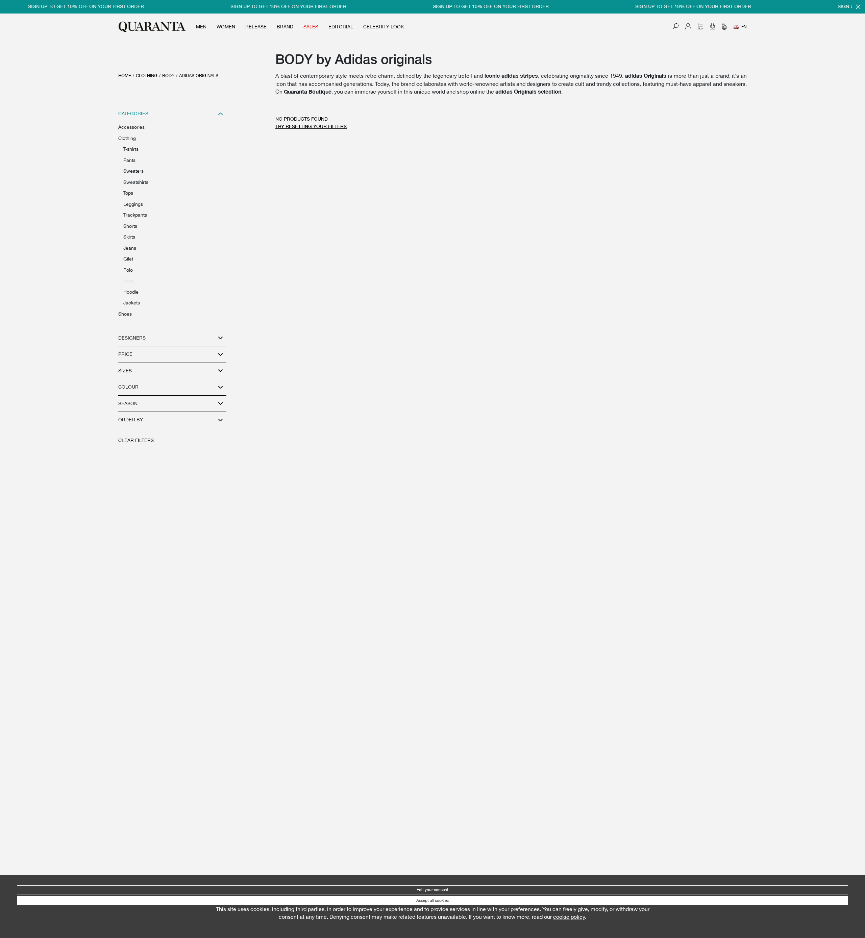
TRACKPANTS (135, 215)
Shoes (125, 314)
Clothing (146, 75)
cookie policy (569, 917)
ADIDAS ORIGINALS (198, 75)
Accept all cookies (432, 900)
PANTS (129, 160)
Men (201, 26)
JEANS (129, 248)
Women (226, 26)
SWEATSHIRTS (135, 182)
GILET (128, 259)
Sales (310, 26)
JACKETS (131, 302)
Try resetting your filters (311, 126)
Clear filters (136, 440)
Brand (285, 26)
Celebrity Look (383, 26)
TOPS (128, 193)
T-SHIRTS (131, 149)
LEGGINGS (133, 204)
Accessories (131, 127)
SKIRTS (129, 237)
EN (744, 26)
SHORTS (130, 226)
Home (124, 75)
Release (256, 26)
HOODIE (131, 292)
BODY (168, 75)
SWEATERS (133, 171)
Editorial (340, 26)
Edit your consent (432, 889)
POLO (128, 270)
